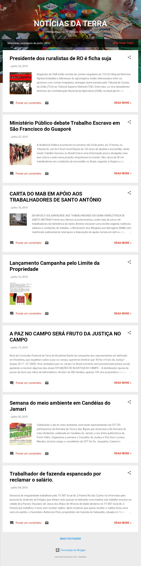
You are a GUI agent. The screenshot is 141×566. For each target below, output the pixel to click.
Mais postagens (70, 538)
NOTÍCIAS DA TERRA (70, 23)
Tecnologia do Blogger (73, 550)
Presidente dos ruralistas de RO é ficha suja (60, 58)
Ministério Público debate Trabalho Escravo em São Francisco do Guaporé (65, 126)
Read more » (122, 102)
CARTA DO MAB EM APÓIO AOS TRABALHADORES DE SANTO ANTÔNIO (55, 197)
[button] (129, 58)
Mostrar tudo (123, 43)
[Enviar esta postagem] (47, 104)
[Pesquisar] (136, 9)
